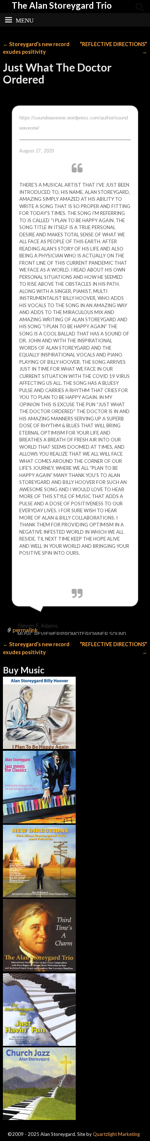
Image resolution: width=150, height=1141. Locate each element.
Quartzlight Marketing (116, 1134)
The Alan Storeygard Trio (62, 5)
